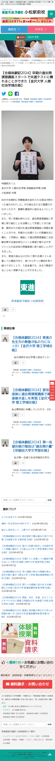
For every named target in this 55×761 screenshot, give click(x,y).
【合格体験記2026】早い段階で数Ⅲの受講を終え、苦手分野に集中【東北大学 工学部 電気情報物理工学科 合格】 (27, 575)
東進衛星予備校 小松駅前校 (32, 101)
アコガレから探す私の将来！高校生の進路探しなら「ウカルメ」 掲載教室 (27, 753)
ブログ (15, 60)
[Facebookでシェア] (17, 94)
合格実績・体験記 (10, 739)
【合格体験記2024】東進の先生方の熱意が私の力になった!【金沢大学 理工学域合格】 (32, 343)
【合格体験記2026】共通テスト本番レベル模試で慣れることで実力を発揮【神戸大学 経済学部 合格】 (27, 560)
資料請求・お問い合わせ (29, 684)
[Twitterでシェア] (4, 94)
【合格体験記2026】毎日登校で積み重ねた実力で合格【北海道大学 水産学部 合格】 (27, 538)
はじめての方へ (21, 736)
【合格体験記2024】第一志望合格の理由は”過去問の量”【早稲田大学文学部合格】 (32, 446)
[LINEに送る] (11, 94)
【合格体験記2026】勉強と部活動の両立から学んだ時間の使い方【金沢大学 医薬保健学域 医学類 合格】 (27, 613)
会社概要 (6, 743)
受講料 (21, 739)
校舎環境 (45, 736)
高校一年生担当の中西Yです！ (16, 523)
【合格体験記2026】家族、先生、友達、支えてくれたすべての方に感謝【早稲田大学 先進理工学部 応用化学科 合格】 (27, 601)
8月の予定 (29, 37)
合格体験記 (24, 60)
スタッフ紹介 (35, 736)
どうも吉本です (9, 517)
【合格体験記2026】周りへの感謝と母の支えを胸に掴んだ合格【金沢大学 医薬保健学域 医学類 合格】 (27, 586)
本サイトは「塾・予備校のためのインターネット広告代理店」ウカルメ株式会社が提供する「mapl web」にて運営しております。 (27, 757)
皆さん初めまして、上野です (15, 529)
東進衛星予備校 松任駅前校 (13, 717)
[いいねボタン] (5, 309)
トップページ (5, 60)
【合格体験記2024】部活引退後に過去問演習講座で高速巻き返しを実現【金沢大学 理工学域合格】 (32, 396)
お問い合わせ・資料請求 (43, 739)
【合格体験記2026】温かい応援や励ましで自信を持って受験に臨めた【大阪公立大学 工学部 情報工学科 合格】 (27, 549)
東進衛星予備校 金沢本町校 (13, 713)
